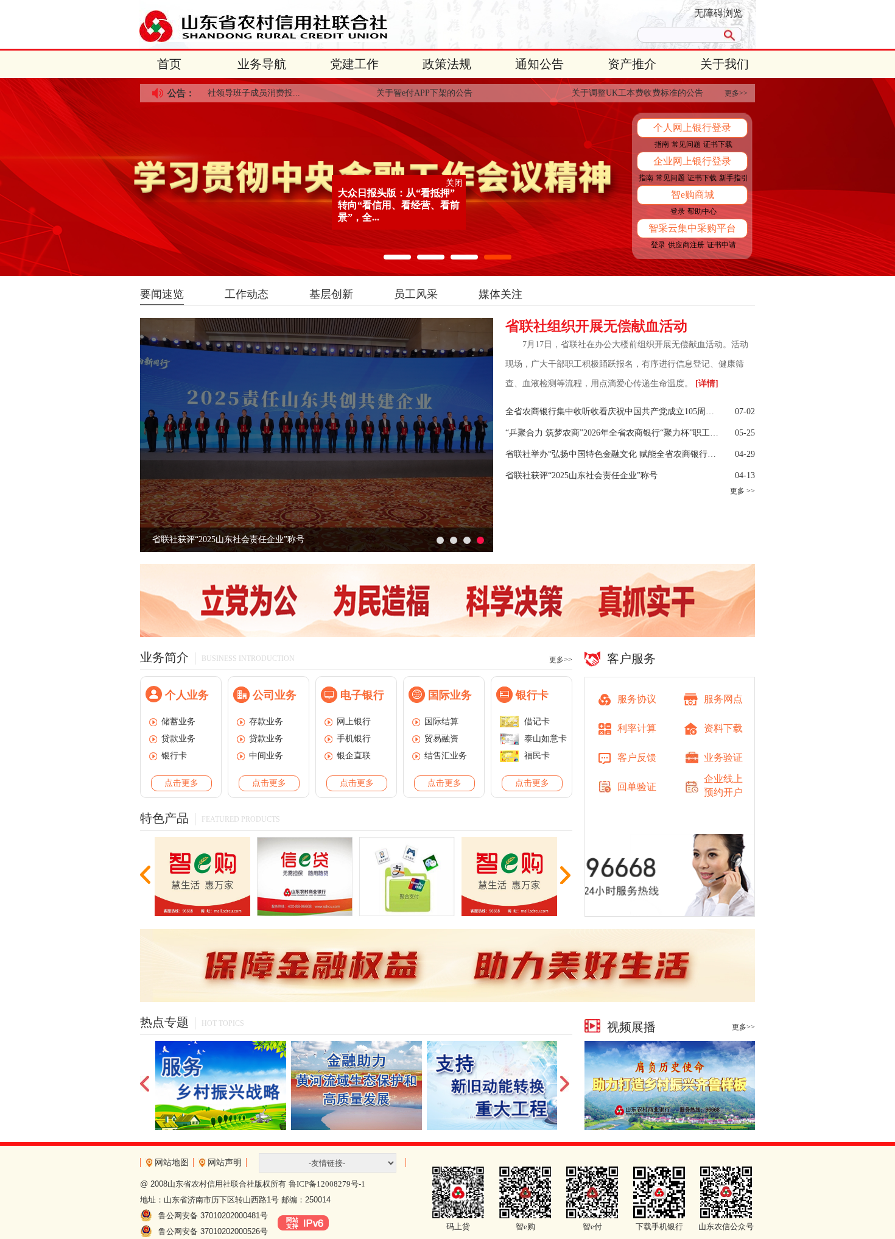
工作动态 (246, 294)
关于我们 (724, 64)
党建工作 (354, 64)
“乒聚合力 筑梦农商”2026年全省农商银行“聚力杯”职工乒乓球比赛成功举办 (613, 432)
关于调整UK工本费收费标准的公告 (599, 92)
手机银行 (354, 738)
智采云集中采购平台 (692, 228)
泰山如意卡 (545, 738)
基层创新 (331, 294)
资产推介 (632, 64)
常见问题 (686, 144)
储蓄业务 (178, 721)
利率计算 (636, 728)
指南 (662, 144)
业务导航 (261, 64)
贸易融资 (441, 738)
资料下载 (723, 728)
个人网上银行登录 (692, 127)
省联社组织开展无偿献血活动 (596, 326)
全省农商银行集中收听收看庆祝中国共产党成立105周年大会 (613, 411)
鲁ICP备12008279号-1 (327, 1183)
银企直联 (354, 755)
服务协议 (636, 699)
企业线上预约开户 (723, 785)
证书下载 (717, 144)
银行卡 (174, 755)
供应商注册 (686, 245)
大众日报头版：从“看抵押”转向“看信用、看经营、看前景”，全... (332, 160)
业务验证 (723, 757)
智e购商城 (692, 194)
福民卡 (537, 755)
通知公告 (539, 64)
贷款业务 (178, 738)
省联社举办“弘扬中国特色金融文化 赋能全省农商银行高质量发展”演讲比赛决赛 (613, 454)
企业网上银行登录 (692, 161)
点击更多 (181, 783)
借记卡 (537, 721)
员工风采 (416, 294)
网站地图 (172, 1162)
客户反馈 (636, 757)
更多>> (736, 93)
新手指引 (733, 178)
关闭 (387, 138)
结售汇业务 (445, 755)
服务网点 (723, 699)
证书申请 (721, 245)
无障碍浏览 (718, 13)
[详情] (706, 383)
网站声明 (225, 1162)
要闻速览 (162, 294)
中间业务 (266, 755)
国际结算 (441, 721)
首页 (169, 64)
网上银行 (354, 721)
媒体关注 (500, 294)
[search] (677, 34)
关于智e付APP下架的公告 (386, 92)
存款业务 (266, 721)
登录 (677, 211)
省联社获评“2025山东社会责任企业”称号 (228, 539)
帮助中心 (702, 211)
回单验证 (636, 787)
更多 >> (742, 491)
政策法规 (447, 64)
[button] (397, 257)
